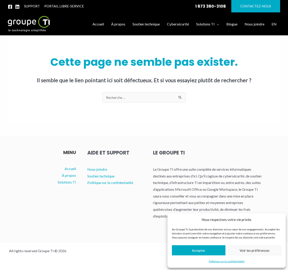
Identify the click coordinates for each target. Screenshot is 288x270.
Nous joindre (97, 169)
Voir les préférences (255, 250)
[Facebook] (10, 7)
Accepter (198, 250)
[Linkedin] (17, 7)
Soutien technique (101, 176)
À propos (69, 175)
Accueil (70, 168)
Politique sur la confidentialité (227, 261)
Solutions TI (67, 182)
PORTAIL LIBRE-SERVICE (64, 6)
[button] (255, 6)
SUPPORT (32, 6)
